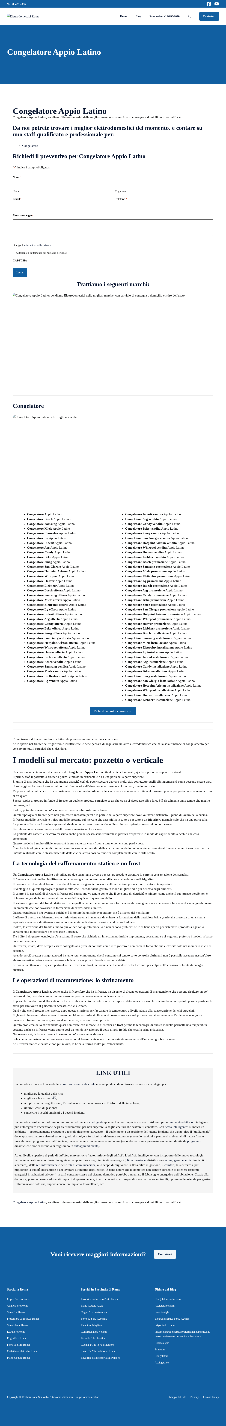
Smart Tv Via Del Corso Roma (98, 1351)
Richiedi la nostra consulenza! (113, 711)
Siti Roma (55, 1397)
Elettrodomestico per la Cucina (172, 1318)
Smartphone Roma (17, 1325)
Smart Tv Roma (16, 1312)
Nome (16, 191)
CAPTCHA (20, 260)
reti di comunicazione (82, 1165)
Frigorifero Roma (16, 1338)
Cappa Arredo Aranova (94, 1312)
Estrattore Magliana (92, 1325)
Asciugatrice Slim (164, 1305)
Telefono (121, 198)
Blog (138, 16)
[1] (54, 1097)
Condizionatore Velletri (94, 1331)
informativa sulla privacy (37, 245)
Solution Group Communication (81, 1397)
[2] (54, 1173)
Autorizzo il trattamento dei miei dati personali (41, 252)
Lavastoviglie (162, 1312)
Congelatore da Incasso (168, 1299)
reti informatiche (47, 1165)
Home (123, 16)
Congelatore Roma (17, 1305)
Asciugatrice (162, 1362)
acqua (168, 1160)
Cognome (120, 191)
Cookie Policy (211, 1397)
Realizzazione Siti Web (35, 1397)
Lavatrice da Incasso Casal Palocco (100, 1357)
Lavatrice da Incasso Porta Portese (100, 1299)
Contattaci (209, 16)
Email (17, 198)
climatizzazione (136, 1160)
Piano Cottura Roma (18, 1357)
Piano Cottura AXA (92, 1305)
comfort (169, 1165)
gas (176, 1160)
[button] (189, 16)
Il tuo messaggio (23, 215)
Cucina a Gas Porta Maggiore (97, 1344)
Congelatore (30, 145)
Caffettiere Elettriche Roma (22, 1351)
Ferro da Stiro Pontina (93, 1338)
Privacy (194, 1397)
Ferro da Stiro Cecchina (94, 1318)
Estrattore (160, 1349)
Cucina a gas (162, 1342)
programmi (194, 1141)
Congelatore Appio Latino (29, 1202)
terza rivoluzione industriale (77, 1084)
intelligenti (96, 1122)
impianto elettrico (181, 1122)
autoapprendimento (86, 1146)
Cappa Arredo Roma (18, 1299)
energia (187, 1160)
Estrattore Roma (16, 1331)
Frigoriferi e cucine (165, 1325)
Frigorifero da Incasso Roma (23, 1318)
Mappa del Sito (177, 1397)
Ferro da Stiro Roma (18, 1344)
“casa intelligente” (176, 1127)
